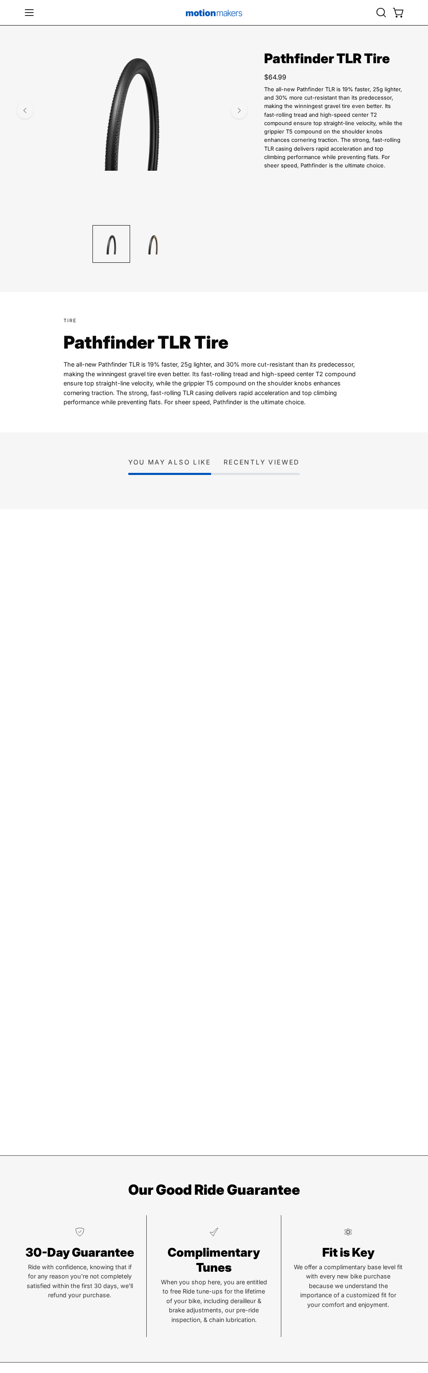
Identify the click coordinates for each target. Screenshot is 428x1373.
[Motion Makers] (214, 12)
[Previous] (25, 110)
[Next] (239, 110)
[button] (380, 12)
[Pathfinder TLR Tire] (111, 244)
